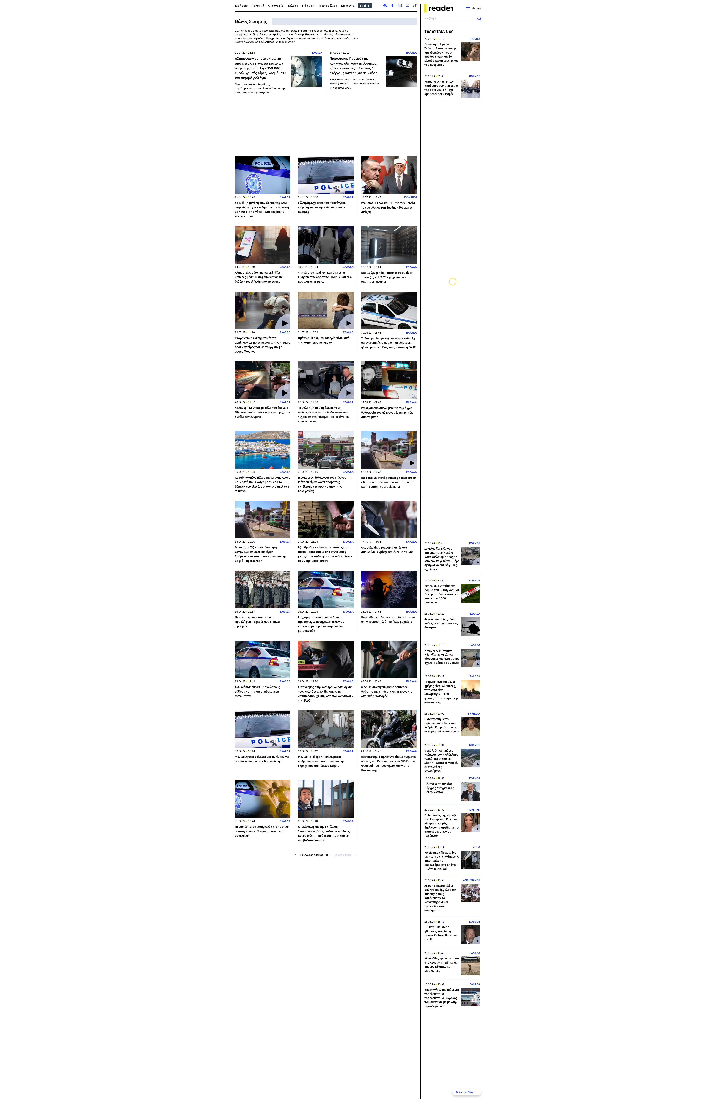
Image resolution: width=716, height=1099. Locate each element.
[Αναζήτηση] (479, 18)
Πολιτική (258, 5)
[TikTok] (415, 5)
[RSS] (385, 5)
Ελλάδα (293, 5)
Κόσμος (308, 5)
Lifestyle (348, 5)
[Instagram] (400, 5)
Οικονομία (276, 5)
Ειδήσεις (241, 5)
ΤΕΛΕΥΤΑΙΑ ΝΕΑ (438, 31)
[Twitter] (407, 5)
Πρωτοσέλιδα (327, 5)
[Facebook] (392, 5)
